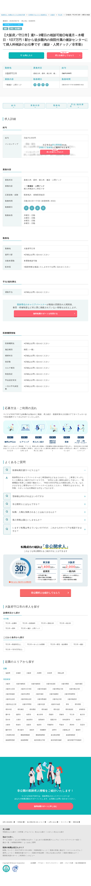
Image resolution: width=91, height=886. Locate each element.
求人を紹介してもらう (64, 55)
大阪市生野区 (25, 694)
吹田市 (28, 714)
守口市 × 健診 (78, 644)
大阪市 (8, 684)
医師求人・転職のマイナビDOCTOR (13, 15)
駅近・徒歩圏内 (16, 28)
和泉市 (18, 725)
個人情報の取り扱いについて (35, 822)
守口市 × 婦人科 (65, 623)
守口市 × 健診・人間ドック (30, 628)
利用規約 (20, 822)
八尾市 (18, 720)
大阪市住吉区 (10, 699)
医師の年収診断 (38, 853)
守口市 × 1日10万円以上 (14, 649)
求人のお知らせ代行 (53, 853)
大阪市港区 (79, 684)
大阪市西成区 (42, 699)
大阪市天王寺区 (26, 689)
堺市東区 (21, 709)
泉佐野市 (29, 720)
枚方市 (82, 714)
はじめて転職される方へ (24, 840)
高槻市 (51, 714)
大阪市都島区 (20, 684)
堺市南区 (45, 709)
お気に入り (28, 55)
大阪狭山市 (66, 730)
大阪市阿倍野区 (69, 694)
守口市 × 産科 (10, 628)
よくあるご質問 (30, 842)
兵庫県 (39, 673)
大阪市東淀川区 (74, 689)
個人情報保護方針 (80, 863)
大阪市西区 (65, 684)
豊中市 (8, 714)
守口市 (60, 15)
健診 (5, 28)
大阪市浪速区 (42, 689)
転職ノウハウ (8, 850)
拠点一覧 (6, 842)
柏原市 (39, 725)
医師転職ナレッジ (41, 850)
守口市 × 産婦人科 (47, 623)
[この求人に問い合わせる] (55, 149)
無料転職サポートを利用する (45, 313)
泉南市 (32, 730)
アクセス (41, 863)
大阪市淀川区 (57, 699)
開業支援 (75, 822)
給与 (13, 105)
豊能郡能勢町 (40, 735)
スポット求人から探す (55, 832)
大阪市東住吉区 (26, 699)
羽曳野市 (50, 725)
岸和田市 (82, 709)
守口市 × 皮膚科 (11, 623)
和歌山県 (61, 673)
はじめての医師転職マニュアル (47, 840)
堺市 (67, 704)
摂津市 (72, 725)
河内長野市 (66, 720)
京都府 (18, 673)
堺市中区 (9, 709)
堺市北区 (56, 709)
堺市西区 (33, 709)
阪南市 (78, 730)
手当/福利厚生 (77, 105)
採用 (61, 863)
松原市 (78, 720)
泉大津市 (40, 714)
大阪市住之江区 (11, 704)
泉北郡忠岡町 (55, 735)
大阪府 (52, 15)
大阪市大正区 (10, 689)
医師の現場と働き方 (57, 850)
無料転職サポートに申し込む (45, 806)
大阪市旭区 (40, 694)
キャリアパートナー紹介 (70, 840)
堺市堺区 (78, 704)
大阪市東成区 (10, 694)
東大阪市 (21, 730)
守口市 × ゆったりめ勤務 (36, 644)
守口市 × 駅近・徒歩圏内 (59, 644)
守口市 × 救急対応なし (13, 644)
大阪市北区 (41, 704)
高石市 (82, 725)
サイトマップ (65, 822)
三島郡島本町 (10, 735)
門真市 (61, 725)
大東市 (8, 725)
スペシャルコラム (74, 850)
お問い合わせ (53, 822)
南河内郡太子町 (39, 740)
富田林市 (41, 720)
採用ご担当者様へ (8, 822)
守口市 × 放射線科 (29, 623)
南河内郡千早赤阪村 (74, 740)
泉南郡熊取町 (70, 735)
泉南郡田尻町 (10, 740)
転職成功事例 (17, 842)
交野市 (54, 730)
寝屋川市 (53, 720)
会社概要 (33, 863)
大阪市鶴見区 (72, 699)
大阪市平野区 (27, 704)
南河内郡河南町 (56, 740)
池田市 (18, 714)
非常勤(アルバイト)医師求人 (37, 15)
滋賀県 (8, 673)
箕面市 (28, 725)
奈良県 (49, 673)
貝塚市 (61, 714)
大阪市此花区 (50, 684)
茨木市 (8, 720)
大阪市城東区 (54, 694)
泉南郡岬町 (24, 740)
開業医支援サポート (22, 853)
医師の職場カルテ (70, 853)
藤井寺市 (9, 730)
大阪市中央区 (55, 704)
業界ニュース (8, 853)
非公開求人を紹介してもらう (45, 592)
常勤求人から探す (9, 832)
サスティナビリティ (52, 863)
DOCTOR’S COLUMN (23, 850)
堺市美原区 (69, 709)
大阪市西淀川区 (57, 689)
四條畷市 (43, 730)
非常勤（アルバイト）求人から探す (31, 832)
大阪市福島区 (35, 684)
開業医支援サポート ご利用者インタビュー (19, 855)
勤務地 (56, 105)
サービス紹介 (8, 840)
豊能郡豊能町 (25, 735)
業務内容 (35, 105)
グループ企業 (69, 863)
